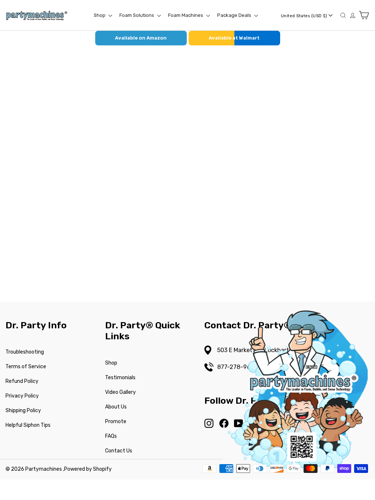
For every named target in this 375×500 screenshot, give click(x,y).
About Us (116, 407)
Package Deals (234, 15)
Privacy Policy (22, 396)
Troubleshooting (24, 352)
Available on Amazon (141, 38)
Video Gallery (120, 392)
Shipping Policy (23, 410)
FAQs (111, 436)
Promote (115, 421)
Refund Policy (21, 381)
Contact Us (118, 451)
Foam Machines (186, 15)
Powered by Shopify (88, 469)
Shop (100, 15)
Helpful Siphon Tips (28, 425)
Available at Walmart (234, 38)
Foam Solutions (137, 15)
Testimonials (120, 377)
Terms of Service (25, 366)
